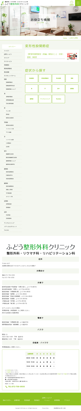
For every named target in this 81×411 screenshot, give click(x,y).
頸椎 (5, 79)
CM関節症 (8, 143)
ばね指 (7, 146)
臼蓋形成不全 (9, 175)
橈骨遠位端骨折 (10, 125)
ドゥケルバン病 (10, 128)
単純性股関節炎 (10, 178)
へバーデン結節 (10, 139)
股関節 (6, 169)
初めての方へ (7, 400)
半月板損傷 (8, 193)
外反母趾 (8, 215)
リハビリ (6, 50)
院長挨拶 (27, 400)
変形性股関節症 (10, 172)
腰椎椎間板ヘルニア (11, 161)
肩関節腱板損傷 (10, 100)
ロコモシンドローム (10, 75)
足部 (5, 212)
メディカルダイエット (10, 226)
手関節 (6, 122)
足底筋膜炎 (8, 218)
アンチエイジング (9, 223)
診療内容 (17, 400)
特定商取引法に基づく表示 (60, 408)
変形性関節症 (8, 68)
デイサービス (8, 61)
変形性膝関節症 (10, 186)
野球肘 (7, 114)
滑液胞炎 (8, 207)
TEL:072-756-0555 (16, 387)
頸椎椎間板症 (9, 82)
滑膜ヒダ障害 (9, 189)
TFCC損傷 (8, 132)
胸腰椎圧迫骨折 (10, 154)
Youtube (6, 230)
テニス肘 (8, 111)
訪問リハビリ (8, 54)
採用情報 (57, 400)
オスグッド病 (9, 196)
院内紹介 (37, 400)
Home (65, 38)
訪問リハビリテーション (47, 399)
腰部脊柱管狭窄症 (10, 164)
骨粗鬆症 (6, 65)
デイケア (6, 58)
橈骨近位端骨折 (10, 118)
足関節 (6, 201)
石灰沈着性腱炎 (10, 103)
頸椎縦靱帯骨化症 (10, 85)
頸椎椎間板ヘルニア (11, 89)
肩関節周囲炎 (9, 96)
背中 (5, 151)
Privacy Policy (45, 408)
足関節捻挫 (8, 204)
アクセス (67, 400)
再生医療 (6, 72)
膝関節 (6, 183)
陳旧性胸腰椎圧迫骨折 (11, 157)
